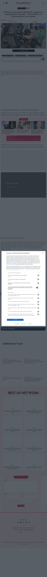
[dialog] (23, 288)
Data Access (23, 323)
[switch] (37, 275)
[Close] (43, 253)
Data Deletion (17, 323)
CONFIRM (15, 319)
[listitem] (23, 272)
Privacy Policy (30, 323)
